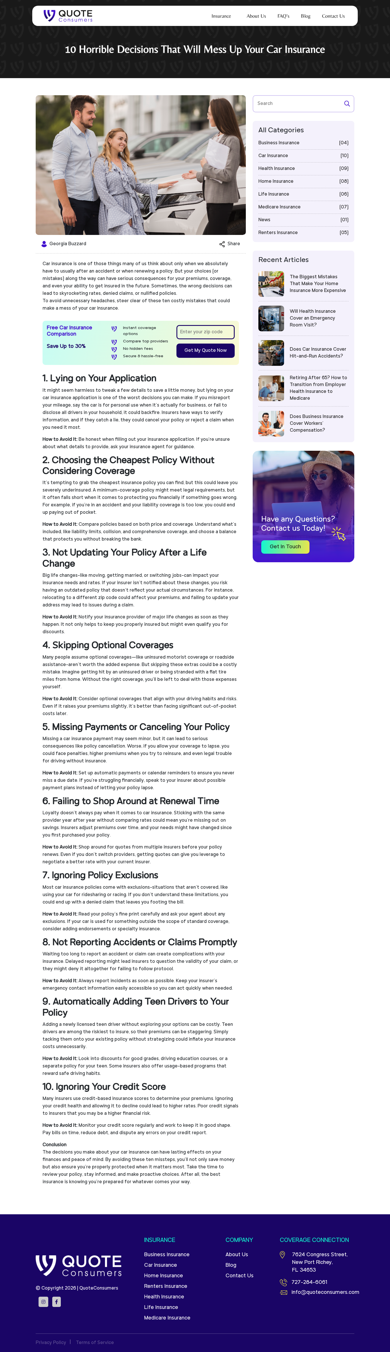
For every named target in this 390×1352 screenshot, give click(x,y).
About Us (237, 1255)
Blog (231, 1265)
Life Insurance (161, 1307)
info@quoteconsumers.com (323, 1292)
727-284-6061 (309, 1282)
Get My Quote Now (205, 350)
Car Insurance (160, 1265)
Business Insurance (167, 1255)
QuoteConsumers (98, 1288)
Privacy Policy (51, 1343)
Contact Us (240, 1276)
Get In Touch (285, 547)
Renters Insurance (165, 1286)
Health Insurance (164, 1297)
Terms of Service (95, 1343)
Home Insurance (163, 1276)
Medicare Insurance (167, 1318)
